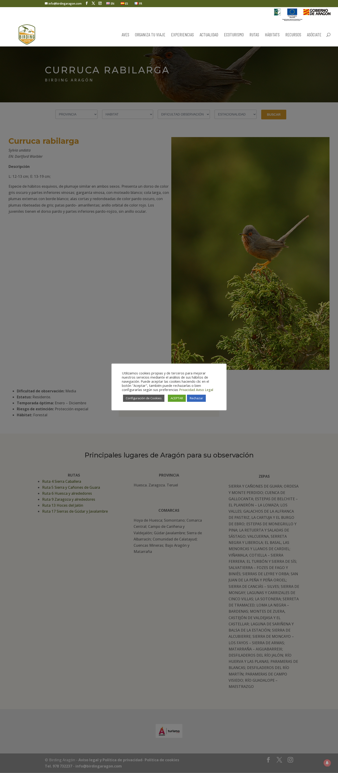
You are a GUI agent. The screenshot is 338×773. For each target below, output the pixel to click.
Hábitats (272, 35)
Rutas (254, 35)
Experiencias (182, 35)
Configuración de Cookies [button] (144, 398)
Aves (125, 35)
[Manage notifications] (327, 763)
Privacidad (187, 389)
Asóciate (314, 35)
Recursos (293, 35)
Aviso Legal (204, 389)
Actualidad (209, 35)
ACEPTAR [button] (177, 398)
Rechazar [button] (196, 398)
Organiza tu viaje (150, 35)
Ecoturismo (234, 35)
